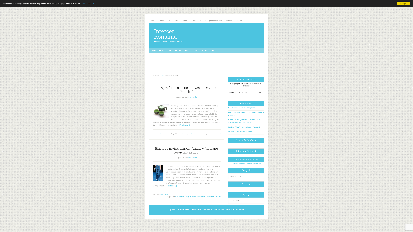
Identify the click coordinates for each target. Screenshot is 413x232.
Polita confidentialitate (237, 210)
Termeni (227, 210)
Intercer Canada (207, 210)
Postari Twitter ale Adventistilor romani (246, 164)
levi (220, 197)
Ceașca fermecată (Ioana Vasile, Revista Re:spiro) (186, 90)
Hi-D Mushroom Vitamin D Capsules (241, 108)
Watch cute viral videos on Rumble (240, 132)
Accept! (403, 3)
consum (204, 134)
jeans (216, 197)
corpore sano (211, 134)
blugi (187, 197)
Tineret (167, 194)
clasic (198, 197)
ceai (200, 134)
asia (180, 134)
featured (218, 134)
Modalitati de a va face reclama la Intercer (246, 92)
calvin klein (193, 197)
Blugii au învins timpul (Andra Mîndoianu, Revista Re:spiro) (187, 150)
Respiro (162, 134)
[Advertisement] (194, 62)
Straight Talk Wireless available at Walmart (244, 127)
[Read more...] (184, 125)
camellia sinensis (193, 134)
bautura (185, 134)
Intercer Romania (165, 34)
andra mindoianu (180, 197)
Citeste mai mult (87, 3)
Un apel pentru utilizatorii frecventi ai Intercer (246, 84)
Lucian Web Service (218, 210)
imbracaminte (210, 197)
